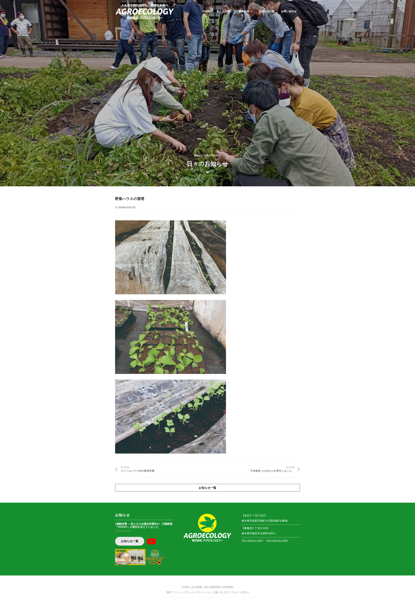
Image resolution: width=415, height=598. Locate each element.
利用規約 (228, 587)
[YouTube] (151, 541)
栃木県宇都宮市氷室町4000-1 (259, 533)
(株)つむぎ (220, 592)
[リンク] (144, 11)
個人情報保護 (212, 587)
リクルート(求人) (239, 592)
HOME (185, 587)
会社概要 (197, 587)
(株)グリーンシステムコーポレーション (189, 592)
